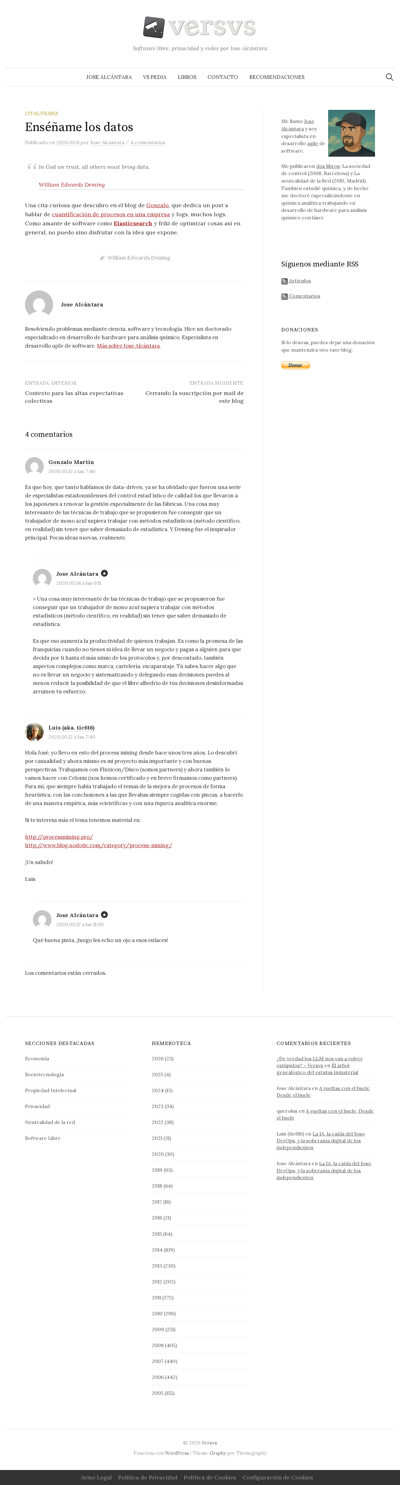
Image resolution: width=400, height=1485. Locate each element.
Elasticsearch (133, 223)
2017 (157, 1202)
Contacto (223, 77)
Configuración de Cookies (277, 1477)
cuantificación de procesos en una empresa (111, 214)
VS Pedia (155, 77)
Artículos (299, 280)
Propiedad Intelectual (50, 1090)
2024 (158, 1090)
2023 (157, 1106)
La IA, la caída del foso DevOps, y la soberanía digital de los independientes (321, 1140)
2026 (157, 1058)
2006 (158, 1377)
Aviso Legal (96, 1477)
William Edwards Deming (72, 184)
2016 (157, 1217)
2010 (157, 1313)
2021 (157, 1138)
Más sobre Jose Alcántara (128, 345)
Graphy (218, 1453)
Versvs (209, 1442)
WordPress (177, 1453)
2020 (158, 1154)
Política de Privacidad (148, 1477)
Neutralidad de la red (50, 1122)
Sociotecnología (44, 1074)
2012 (157, 1281)
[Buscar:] (389, 77)
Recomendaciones (276, 77)
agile (312, 143)
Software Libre (43, 1138)
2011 (156, 1297)
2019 (157, 1170)
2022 (157, 1122)
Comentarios (304, 296)
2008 (158, 1345)
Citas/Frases (41, 113)
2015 (157, 1234)
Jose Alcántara (109, 77)
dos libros (328, 166)
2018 (157, 1186)
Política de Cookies (210, 1477)
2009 (158, 1329)
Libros (187, 77)
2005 (157, 1393)
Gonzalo (157, 205)
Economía (37, 1058)
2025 (157, 1074)
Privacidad (37, 1106)
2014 (157, 1250)
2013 (157, 1266)
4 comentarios (147, 142)
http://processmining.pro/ (59, 836)
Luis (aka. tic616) (71, 727)
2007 (157, 1361)
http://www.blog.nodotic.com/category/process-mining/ (98, 845)
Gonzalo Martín (71, 462)
